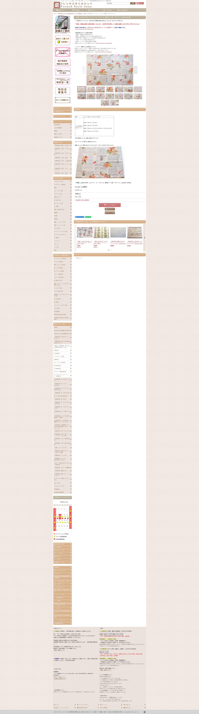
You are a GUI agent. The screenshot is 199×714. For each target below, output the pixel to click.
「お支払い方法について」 (60, 678)
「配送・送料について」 (59, 650)
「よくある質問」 (104, 690)
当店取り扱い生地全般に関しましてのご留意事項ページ (101, 27)
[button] (138, 10)
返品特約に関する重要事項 (82, 200)
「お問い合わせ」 (112, 697)
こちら (137, 712)
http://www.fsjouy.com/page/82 (103, 43)
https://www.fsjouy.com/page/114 (84, 29)
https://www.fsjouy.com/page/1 (103, 52)
